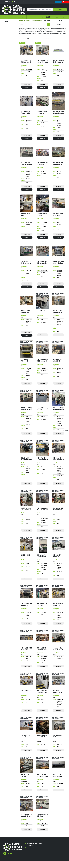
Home (4, 17)
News (31, 17)
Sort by (59, 25)
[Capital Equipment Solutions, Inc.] (13, 846)
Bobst (42, 28)
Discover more (27, 84)
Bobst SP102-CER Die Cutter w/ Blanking (58, 262)
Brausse (45, 28)
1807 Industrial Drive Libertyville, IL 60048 (34, 843)
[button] (12, 17)
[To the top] (4, 853)
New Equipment (12, 17)
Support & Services (39, 17)
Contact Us (65, 17)
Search (60, 9)
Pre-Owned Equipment (21, 17)
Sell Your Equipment (48, 17)
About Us (56, 17)
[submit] (48, 24)
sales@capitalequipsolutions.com (20, 1)
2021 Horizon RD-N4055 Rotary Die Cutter (57, 776)
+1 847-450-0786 (7, 1)
